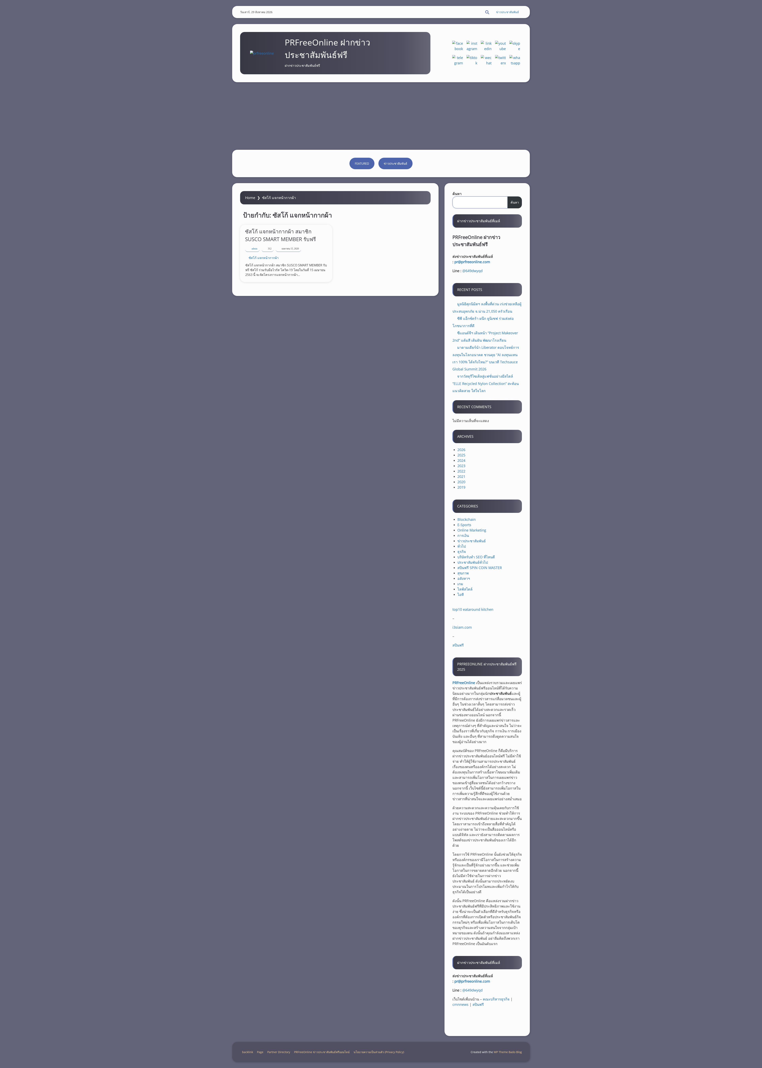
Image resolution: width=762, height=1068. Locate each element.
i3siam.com (462, 627)
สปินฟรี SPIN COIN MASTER (479, 567)
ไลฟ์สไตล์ (464, 589)
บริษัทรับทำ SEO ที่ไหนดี (476, 557)
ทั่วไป (461, 546)
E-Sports (464, 524)
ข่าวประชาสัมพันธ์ (507, 12)
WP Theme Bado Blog (508, 1052)
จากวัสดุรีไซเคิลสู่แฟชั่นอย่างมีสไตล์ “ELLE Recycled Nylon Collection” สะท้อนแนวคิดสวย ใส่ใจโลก (485, 383)
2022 (461, 471)
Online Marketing (471, 530)
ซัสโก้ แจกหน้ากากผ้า (264, 257)
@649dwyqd (472, 270)
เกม (460, 583)
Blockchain (466, 519)
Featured (362, 163)
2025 (461, 455)
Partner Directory (278, 1052)
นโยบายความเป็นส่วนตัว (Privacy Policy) (379, 1052)
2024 (461, 460)
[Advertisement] (381, 116)
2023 (461, 465)
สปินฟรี (458, 645)
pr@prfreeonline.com (472, 261)
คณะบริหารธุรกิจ (496, 999)
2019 (461, 487)
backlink (247, 1052)
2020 (461, 481)
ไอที (460, 594)
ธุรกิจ (461, 551)
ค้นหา (457, 193)
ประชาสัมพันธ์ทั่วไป (472, 562)
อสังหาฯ (463, 578)
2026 (461, 449)
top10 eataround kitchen (472, 609)
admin (254, 248)
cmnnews (460, 1004)
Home (250, 197)
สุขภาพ (463, 573)
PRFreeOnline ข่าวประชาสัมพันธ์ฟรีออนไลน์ (322, 1052)
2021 (461, 476)
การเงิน (463, 535)
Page (260, 1052)
